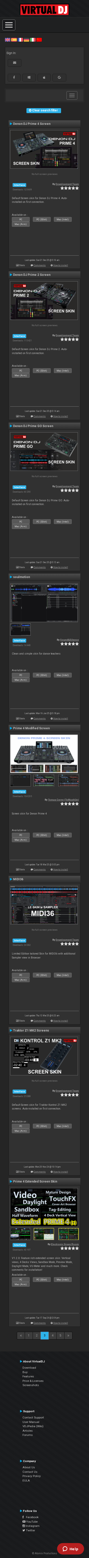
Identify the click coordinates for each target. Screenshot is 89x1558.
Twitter (30, 1530)
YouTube (31, 1521)
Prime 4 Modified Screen (31, 728)
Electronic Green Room (65, 1244)
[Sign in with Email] (15, 63)
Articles (27, 1430)
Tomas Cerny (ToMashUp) (63, 799)
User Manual (30, 1422)
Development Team (67, 184)
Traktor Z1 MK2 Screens (31, 1030)
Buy (25, 1372)
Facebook (31, 1517)
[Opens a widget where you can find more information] (70, 1549)
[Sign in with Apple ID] (44, 77)
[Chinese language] (39, 39)
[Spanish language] (14, 39)
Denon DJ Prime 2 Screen (31, 275)
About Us (28, 1467)
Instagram (32, 1526)
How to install (60, 265)
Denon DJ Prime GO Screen (33, 426)
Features (28, 1376)
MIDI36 (18, 879)
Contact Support (33, 1417)
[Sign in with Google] (59, 77)
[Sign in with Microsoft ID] (29, 77)
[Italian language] (32, 39)
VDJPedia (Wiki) (33, 1426)
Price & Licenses (33, 1381)
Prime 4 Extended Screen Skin (35, 1181)
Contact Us (29, 1472)
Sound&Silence (69, 639)
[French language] (20, 39)
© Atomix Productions (44, 1553)
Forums (27, 1435)
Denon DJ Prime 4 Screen (31, 124)
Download (29, 1367)
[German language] (26, 39)
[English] (7, 39)
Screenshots (30, 1385)
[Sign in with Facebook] (14, 77)
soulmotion (21, 577)
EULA (26, 1480)
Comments (40, 265)
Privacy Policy (31, 1476)
